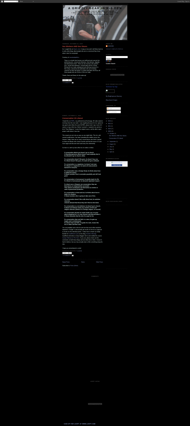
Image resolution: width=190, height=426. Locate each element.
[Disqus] (95, 302)
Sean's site (77, 49)
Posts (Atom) (74, 265)
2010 (109, 128)
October (112, 133)
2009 (109, 131)
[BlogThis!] (65, 80)
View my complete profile (114, 49)
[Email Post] (72, 82)
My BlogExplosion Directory (114, 96)
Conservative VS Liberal (72, 118)
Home (83, 262)
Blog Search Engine (111, 100)
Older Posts (99, 262)
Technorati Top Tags (111, 86)
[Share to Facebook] (69, 80)
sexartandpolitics (74, 57)
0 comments (67, 82)
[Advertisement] (77, 100)
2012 (109, 123)
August (112, 144)
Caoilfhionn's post (74, 233)
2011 (109, 126)
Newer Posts (66, 262)
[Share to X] (67, 80)
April (111, 152)
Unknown (111, 46)
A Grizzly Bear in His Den (95, 8)
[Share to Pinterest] (71, 80)
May (111, 149)
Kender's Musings (91, 233)
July (111, 146)
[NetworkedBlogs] (116, 162)
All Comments (112, 112)
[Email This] (63, 80)
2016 (109, 121)
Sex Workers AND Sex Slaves (74, 46)
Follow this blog (116, 165)
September (113, 141)
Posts (110, 108)
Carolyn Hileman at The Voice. (71, 238)
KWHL (73, 121)
